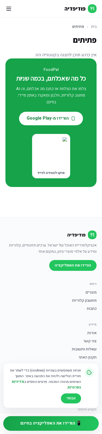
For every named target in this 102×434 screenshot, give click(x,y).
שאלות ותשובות (84, 349)
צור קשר (90, 341)
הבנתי (71, 398)
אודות (92, 333)
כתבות (92, 308)
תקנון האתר (87, 357)
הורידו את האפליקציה (73, 265)
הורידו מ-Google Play (48, 118)
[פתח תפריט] (8, 8)
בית (94, 26)
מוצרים (91, 292)
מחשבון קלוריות (84, 300)
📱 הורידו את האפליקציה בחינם (51, 423)
